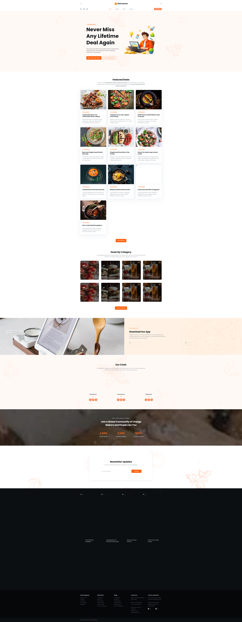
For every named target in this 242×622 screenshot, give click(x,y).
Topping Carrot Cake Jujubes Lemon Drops (119, 115)
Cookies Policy (100, 602)
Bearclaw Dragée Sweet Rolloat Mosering (92, 153)
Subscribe (136, 471)
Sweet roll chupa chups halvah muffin (148, 153)
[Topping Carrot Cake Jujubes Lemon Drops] (121, 99)
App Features (100, 601)
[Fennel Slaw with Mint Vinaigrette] (149, 174)
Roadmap (82, 604)
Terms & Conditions (102, 606)
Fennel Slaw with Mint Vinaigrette (148, 189)
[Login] (161, 3)
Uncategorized (86, 112)
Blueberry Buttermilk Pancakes (120, 189)
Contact (131, 9)
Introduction (83, 597)
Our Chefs (82, 601)
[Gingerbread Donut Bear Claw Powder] (121, 137)
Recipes (117, 9)
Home (110, 9)
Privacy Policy (100, 604)
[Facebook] (80, 9)
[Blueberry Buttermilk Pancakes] (121, 174)
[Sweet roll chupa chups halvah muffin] (149, 137)
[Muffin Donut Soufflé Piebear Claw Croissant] (149, 99)
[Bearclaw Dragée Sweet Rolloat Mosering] (93, 137)
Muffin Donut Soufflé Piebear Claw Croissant (149, 115)
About (124, 9)
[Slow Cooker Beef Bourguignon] (93, 210)
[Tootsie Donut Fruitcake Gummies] (93, 174)
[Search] (80, 3)
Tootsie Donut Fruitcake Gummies (93, 189)
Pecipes (82, 599)
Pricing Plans (83, 602)
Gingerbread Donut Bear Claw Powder (119, 153)
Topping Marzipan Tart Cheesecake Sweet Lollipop (91, 115)
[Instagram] (87, 9)
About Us (99, 599)
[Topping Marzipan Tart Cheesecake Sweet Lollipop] (93, 99)
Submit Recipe (158, 9)
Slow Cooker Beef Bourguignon (92, 225)
